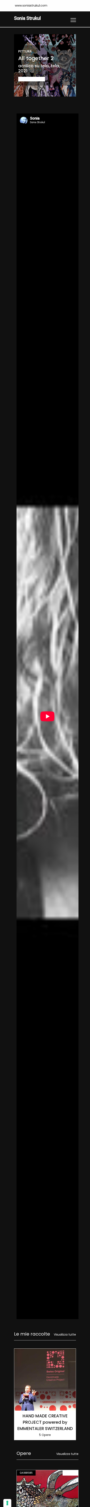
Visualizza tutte (65, 1334)
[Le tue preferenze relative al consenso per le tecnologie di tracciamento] (7, 1503)
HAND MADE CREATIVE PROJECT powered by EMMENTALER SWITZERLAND (45, 1422)
